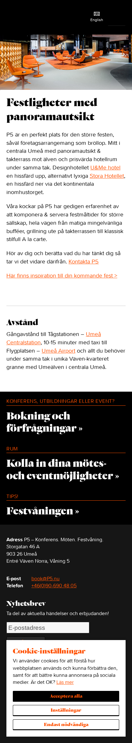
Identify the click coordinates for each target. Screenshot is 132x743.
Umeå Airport (58, 350)
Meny (119, 17)
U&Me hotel (105, 167)
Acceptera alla (66, 696)
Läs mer (65, 682)
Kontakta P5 (84, 261)
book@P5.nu (45, 578)
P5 (19, 17)
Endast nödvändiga (66, 724)
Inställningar (66, 710)
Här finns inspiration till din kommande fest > (61, 275)
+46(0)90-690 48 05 (54, 585)
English (96, 19)
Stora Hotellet (107, 175)
